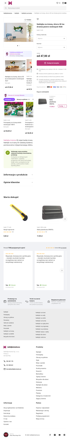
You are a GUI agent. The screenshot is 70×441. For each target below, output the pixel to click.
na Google (63, 248)
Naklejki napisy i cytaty (42, 332)
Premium (39, 390)
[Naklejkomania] (19, 347)
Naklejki (6, 312)
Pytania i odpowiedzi (42, 408)
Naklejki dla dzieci (41, 334)
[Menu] (5, 3)
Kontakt (6, 424)
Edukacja (39, 382)
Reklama (39, 388)
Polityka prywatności (42, 416)
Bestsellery (39, 374)
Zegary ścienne (41, 399)
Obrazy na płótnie (23, 99)
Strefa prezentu (41, 368)
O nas (5, 419)
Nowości (39, 371)
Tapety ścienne (41, 377)
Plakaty (38, 393)
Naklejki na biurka (41, 321)
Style (37, 360)
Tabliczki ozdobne (9, 323)
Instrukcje (7, 413)
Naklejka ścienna (10, 140)
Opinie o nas (8, 421)
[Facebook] (50, 435)
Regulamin (39, 413)
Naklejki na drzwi (41, 312)
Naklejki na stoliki (41, 318)
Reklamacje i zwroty (42, 411)
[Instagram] (55, 435)
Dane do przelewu (9, 416)
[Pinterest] (64, 435)
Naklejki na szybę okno (42, 323)
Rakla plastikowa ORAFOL (52, 102)
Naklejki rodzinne (41, 337)
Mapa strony (40, 419)
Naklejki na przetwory (42, 329)
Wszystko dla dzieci (9, 336)
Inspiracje (7, 411)
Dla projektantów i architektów (14, 408)
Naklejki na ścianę (9, 331)
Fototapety (9, 99)
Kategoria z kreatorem (43, 396)
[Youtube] (60, 435)
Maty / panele (7, 325)
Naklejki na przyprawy (42, 326)
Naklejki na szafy (40, 315)
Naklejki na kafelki (9, 334)
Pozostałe (6, 328)
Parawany (6, 320)
